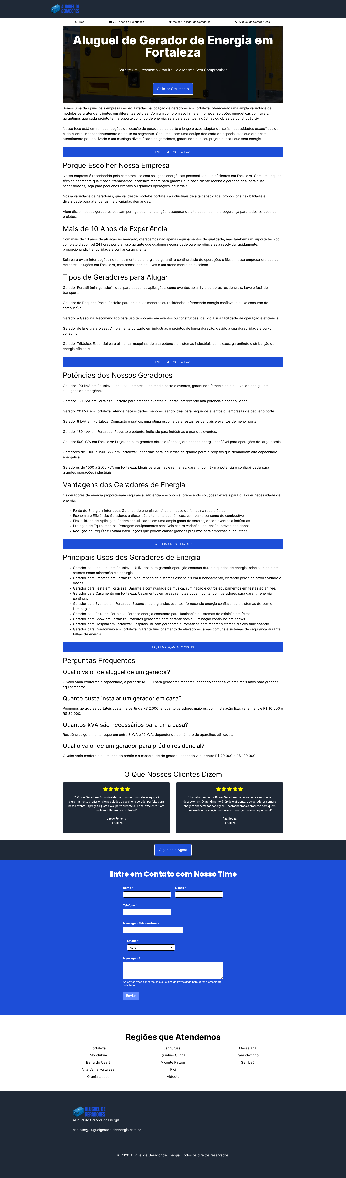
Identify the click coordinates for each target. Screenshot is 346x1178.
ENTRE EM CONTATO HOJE (173, 151)
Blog (81, 21)
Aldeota (173, 1077)
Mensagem (131, 958)
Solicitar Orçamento (173, 89)
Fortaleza (98, 1048)
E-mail (180, 887)
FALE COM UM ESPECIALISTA (173, 544)
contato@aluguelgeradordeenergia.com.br (107, 1130)
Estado (133, 940)
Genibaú (247, 1062)
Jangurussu (173, 1048)
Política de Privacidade (177, 981)
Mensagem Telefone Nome (141, 923)
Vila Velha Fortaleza (98, 1069)
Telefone (130, 905)
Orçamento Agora (173, 850)
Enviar (131, 996)
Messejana (247, 1048)
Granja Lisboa (98, 1077)
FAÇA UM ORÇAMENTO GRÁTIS (173, 647)
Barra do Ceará (98, 1062)
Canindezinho (248, 1055)
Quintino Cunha (173, 1055)
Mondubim (98, 1055)
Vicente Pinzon (173, 1062)
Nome (128, 887)
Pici (173, 1069)
